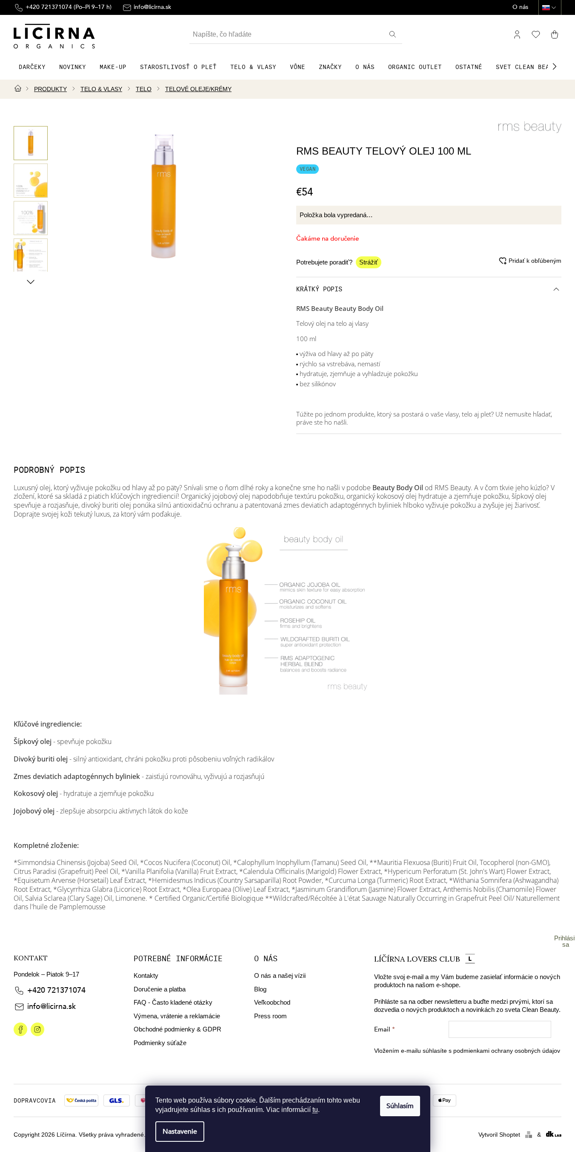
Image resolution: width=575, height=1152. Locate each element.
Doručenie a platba (160, 989)
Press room (270, 1016)
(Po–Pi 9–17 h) (69, 7)
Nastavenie (180, 1131)
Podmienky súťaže (160, 1042)
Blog (260, 989)
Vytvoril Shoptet (499, 1134)
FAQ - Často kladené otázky (173, 1002)
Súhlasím (400, 1106)
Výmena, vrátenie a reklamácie (177, 1016)
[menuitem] (32, 67)
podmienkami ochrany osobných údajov (506, 1050)
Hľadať (394, 34)
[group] (31, 143)
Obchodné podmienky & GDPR (177, 1029)
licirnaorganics (20, 1029)
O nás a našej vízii (280, 975)
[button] (554, 66)
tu (315, 1109)
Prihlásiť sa (565, 941)
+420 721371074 (56, 990)
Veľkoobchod (272, 1002)
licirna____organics (37, 1029)
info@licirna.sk (51, 1006)
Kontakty (146, 975)
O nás (520, 7)
